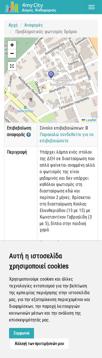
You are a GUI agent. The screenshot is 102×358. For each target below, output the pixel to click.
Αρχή (13, 25)
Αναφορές (33, 25)
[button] (51, 75)
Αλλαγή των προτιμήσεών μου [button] (39, 343)
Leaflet (90, 119)
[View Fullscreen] (12, 66)
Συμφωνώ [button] (21, 333)
